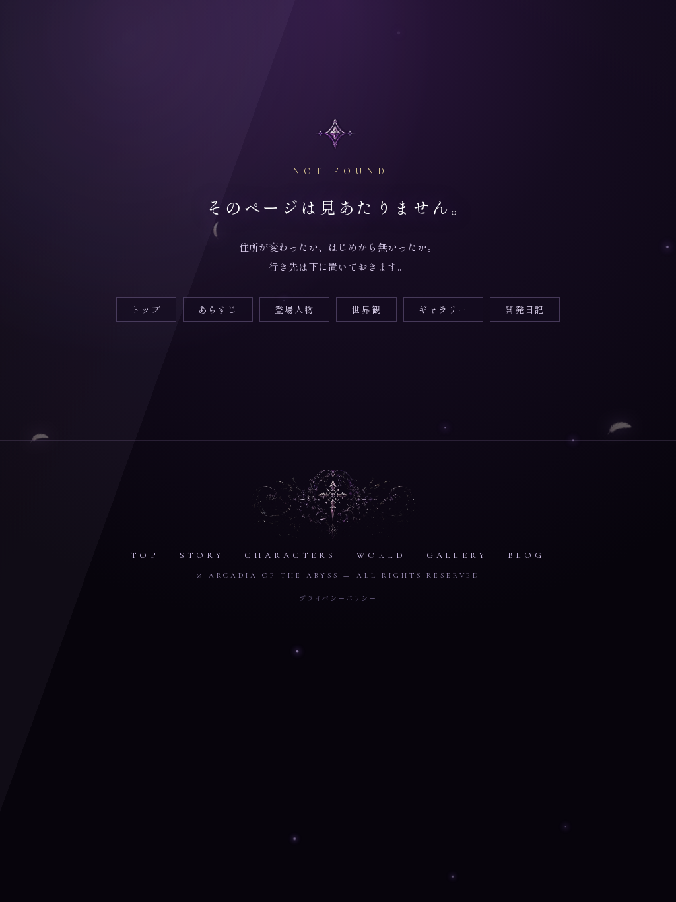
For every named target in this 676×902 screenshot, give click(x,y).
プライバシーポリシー (338, 598)
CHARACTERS (290, 555)
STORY (202, 555)
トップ (146, 309)
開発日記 (525, 309)
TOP (145, 555)
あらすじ (218, 309)
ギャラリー (443, 309)
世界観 (366, 309)
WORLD (381, 555)
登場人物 (294, 309)
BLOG (526, 555)
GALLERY (456, 555)
